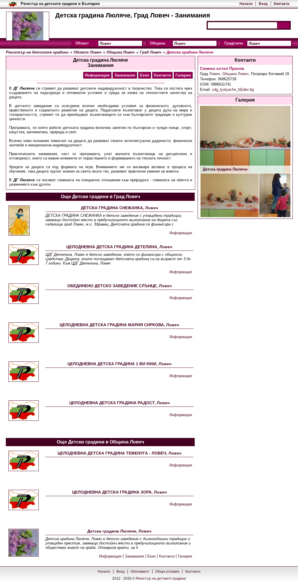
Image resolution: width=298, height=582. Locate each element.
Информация (97, 75)
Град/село (233, 43)
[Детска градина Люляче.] (23, 543)
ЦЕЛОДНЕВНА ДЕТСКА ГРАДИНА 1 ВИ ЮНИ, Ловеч (119, 363)
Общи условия (167, 571)
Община (157, 43)
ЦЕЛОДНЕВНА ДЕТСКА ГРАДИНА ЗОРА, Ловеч (119, 492)
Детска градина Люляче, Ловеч (119, 531)
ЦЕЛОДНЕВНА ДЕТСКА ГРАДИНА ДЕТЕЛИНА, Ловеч (119, 246)
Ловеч (214, 74)
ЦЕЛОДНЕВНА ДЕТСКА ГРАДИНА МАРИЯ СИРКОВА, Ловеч (119, 324)
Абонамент (140, 571)
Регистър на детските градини (161, 578)
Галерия (183, 75)
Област (82, 43)
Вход (263, 4)
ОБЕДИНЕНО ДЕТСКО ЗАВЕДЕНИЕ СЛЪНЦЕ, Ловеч (119, 285)
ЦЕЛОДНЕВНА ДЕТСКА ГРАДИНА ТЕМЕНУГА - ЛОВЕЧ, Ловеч (119, 453)
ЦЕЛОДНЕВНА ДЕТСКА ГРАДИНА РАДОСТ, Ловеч (119, 402)
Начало (246, 4)
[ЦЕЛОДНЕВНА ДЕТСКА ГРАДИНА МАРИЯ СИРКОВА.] (23, 333)
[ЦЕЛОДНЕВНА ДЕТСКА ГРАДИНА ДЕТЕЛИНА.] (23, 255)
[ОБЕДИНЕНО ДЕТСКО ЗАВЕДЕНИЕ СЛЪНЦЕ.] (23, 294)
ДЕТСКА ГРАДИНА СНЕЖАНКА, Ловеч (119, 207)
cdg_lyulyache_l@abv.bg (233, 89)
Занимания (124, 75)
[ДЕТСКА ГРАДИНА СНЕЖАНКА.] (19, 221)
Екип (144, 75)
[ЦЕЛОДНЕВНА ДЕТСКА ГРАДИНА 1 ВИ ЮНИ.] (23, 372)
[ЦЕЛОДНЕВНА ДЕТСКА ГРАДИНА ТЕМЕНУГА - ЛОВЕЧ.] (23, 461)
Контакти (281, 4)
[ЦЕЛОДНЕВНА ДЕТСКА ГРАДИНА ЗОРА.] (23, 500)
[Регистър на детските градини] (27, 26)
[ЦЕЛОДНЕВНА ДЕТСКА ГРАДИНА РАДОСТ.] (23, 411)
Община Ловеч (235, 74)
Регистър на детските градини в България (60, 3)
